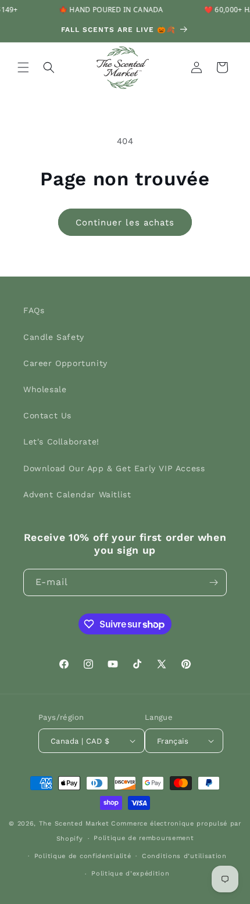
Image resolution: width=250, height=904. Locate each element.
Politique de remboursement (144, 838)
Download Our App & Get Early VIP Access (114, 468)
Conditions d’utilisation (184, 856)
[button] (23, 67)
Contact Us (47, 415)
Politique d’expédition (130, 873)
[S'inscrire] (213, 582)
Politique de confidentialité (82, 856)
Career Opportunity (65, 363)
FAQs (33, 310)
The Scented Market (74, 823)
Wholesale (44, 389)
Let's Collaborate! (61, 441)
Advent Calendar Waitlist (77, 494)
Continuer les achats (125, 222)
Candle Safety (53, 337)
